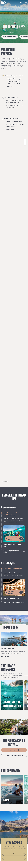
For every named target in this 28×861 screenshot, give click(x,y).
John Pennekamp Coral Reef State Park (11, 514)
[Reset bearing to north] (25, 144)
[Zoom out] (25, 142)
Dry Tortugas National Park (11, 552)
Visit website (13, 750)
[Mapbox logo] (5, 481)
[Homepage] (3, 3)
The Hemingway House (11, 598)
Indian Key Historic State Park (12, 545)
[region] (14, 310)
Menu (22, 3)
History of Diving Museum (12, 569)
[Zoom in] (25, 140)
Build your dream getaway (15, 755)
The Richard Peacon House (13, 603)
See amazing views (10, 36)
